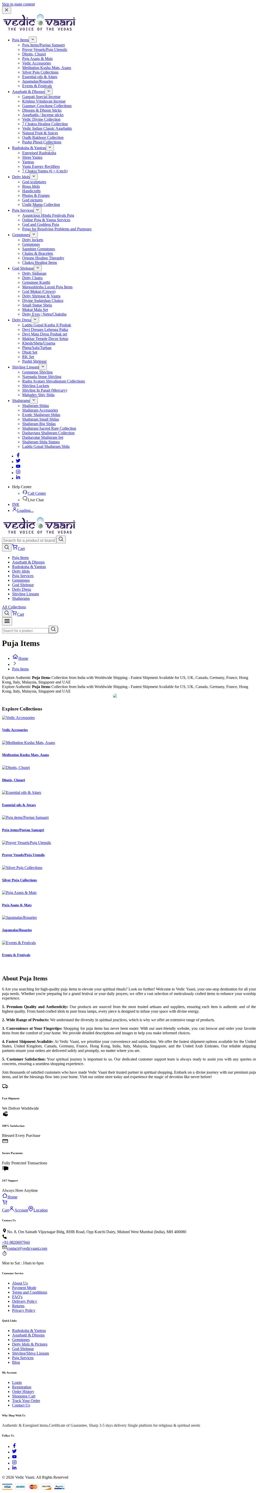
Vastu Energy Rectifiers (41, 166)
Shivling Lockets (35, 386)
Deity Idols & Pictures (29, 1344)
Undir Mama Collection (41, 204)
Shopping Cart (23, 1396)
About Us (20, 1283)
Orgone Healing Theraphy (43, 258)
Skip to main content (18, 4)
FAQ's (17, 1297)
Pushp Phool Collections (41, 142)
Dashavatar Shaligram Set (42, 437)
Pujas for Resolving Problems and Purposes (56, 229)
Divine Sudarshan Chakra (42, 300)
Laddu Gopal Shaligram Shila (46, 446)
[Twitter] (18, 461)
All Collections (14, 607)
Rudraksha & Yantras (29, 148)
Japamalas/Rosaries (37, 81)
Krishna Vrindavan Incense (44, 101)
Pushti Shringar (34, 361)
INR (15, 504)
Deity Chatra (32, 278)
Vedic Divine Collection (41, 119)
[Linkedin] (18, 478)
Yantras (28, 162)
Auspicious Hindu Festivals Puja (48, 215)
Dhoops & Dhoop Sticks (41, 110)
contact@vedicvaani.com (27, 1248)
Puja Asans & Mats (37, 58)
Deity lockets (32, 240)
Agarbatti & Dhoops (28, 91)
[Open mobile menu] (7, 621)
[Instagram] (18, 473)
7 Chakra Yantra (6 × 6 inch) (45, 171)
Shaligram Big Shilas (39, 424)
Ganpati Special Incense (41, 97)
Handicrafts (31, 191)
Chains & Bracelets (37, 253)
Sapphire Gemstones (38, 249)
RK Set (28, 357)
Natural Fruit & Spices (40, 133)
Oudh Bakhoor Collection (42, 137)
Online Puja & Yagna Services (46, 220)
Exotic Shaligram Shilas (41, 415)
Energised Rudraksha (39, 153)
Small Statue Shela (37, 305)
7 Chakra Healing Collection (45, 124)
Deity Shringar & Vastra (41, 296)
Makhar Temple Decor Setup (45, 338)
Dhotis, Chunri (34, 54)
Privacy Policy (23, 1310)
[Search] (61, 539)
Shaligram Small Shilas (40, 419)
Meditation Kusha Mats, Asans (46, 68)
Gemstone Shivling (37, 372)
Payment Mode (24, 1288)
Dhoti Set (29, 352)
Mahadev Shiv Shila (38, 395)
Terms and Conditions (29, 1292)
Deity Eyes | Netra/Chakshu (44, 314)
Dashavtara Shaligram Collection (48, 433)
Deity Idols (21, 177)
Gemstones (21, 235)
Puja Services (23, 210)
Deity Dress (21, 320)
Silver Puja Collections (40, 72)
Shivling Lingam (25, 367)
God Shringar (23, 268)
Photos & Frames (36, 195)
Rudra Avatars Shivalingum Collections (53, 381)
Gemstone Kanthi (36, 282)
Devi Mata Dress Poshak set (44, 334)
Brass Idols (31, 186)
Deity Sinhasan (34, 273)
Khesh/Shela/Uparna (38, 343)
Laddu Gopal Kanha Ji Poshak (46, 325)
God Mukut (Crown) (38, 291)
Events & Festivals (37, 86)
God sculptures (34, 182)
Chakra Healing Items (39, 262)
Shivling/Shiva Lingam (30, 1353)
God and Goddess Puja (40, 224)
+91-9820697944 (16, 1242)
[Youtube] (18, 467)
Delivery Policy (24, 1301)
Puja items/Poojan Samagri (43, 45)
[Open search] (7, 547)
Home (23, 658)
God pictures (32, 200)
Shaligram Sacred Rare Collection (49, 428)
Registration (21, 1387)
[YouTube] (14, 1457)
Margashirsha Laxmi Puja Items (47, 287)
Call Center (37, 493)
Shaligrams (21, 400)
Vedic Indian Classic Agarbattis (47, 128)
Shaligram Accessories (40, 410)
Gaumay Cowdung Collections (47, 106)
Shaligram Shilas (35, 405)
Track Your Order (26, 1400)
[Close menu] (6, 10)
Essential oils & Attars (39, 77)
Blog (16, 1362)
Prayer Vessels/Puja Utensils (44, 49)
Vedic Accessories (36, 63)
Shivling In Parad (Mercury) (44, 390)
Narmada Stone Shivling (41, 377)
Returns (18, 1306)
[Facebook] (18, 456)
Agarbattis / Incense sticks (42, 115)
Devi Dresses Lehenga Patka (45, 329)
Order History (23, 1391)
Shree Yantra (32, 157)
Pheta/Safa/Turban (36, 348)
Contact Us (21, 1405)
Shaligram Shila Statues (41, 442)
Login (17, 1382)
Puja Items (20, 40)
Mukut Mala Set (35, 309)
